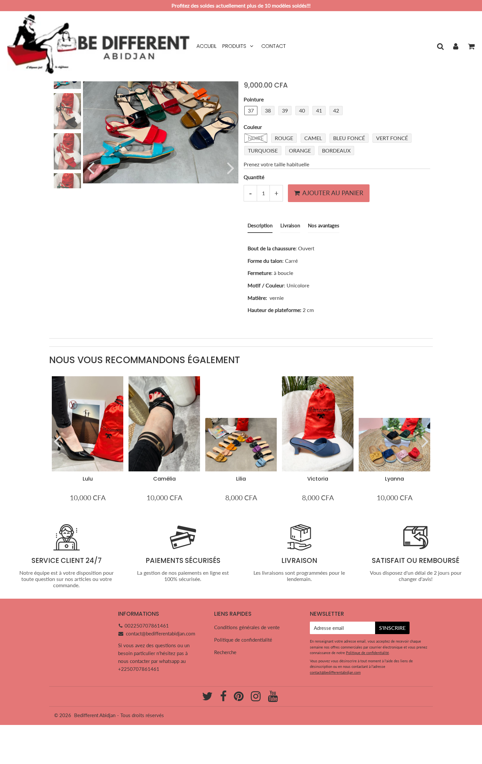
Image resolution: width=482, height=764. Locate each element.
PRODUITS (234, 46)
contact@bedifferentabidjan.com (160, 633)
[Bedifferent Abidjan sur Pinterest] (239, 698)
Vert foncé (392, 138)
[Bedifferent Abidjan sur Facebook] (224, 698)
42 (336, 110)
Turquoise (263, 150)
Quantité (254, 177)
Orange (300, 150)
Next (230, 167)
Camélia (164, 479)
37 (251, 110)
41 (319, 110)
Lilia (241, 479)
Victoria (317, 479)
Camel (313, 138)
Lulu (88, 479)
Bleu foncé (349, 138)
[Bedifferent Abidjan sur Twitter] (208, 698)
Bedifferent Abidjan (94, 715)
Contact (273, 46)
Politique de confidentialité (243, 640)
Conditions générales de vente (247, 627)
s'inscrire (392, 628)
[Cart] (471, 46)
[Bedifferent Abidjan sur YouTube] (272, 698)
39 (285, 110)
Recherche (225, 652)
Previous (91, 167)
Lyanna (394, 479)
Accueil (206, 46)
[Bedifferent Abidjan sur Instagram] (256, 698)
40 (302, 110)
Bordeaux (336, 150)
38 (268, 110)
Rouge (284, 138)
